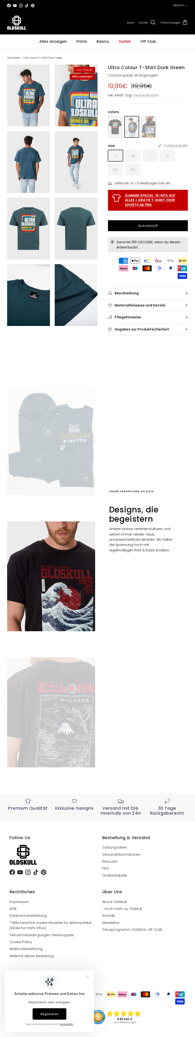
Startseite (13, 58)
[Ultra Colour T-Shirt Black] (115, 127)
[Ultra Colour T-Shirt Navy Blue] (148, 127)
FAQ (105, 868)
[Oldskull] (16, 23)
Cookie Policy (21, 942)
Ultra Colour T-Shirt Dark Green (42, 58)
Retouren (109, 861)
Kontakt (108, 915)
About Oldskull (114, 901)
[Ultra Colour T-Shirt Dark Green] (132, 127)
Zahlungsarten (114, 847)
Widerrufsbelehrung (26, 948)
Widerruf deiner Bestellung (32, 956)
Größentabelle (114, 875)
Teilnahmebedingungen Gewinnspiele (42, 935)
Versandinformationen (121, 854)
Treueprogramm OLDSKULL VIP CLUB (132, 929)
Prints (81, 41)
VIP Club (148, 41)
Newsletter (111, 922)
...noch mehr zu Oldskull (122, 908)
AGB (13, 908)
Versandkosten (146, 95)
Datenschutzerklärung (28, 915)
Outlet (125, 41)
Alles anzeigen (53, 41)
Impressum (19, 901)
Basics (103, 41)
